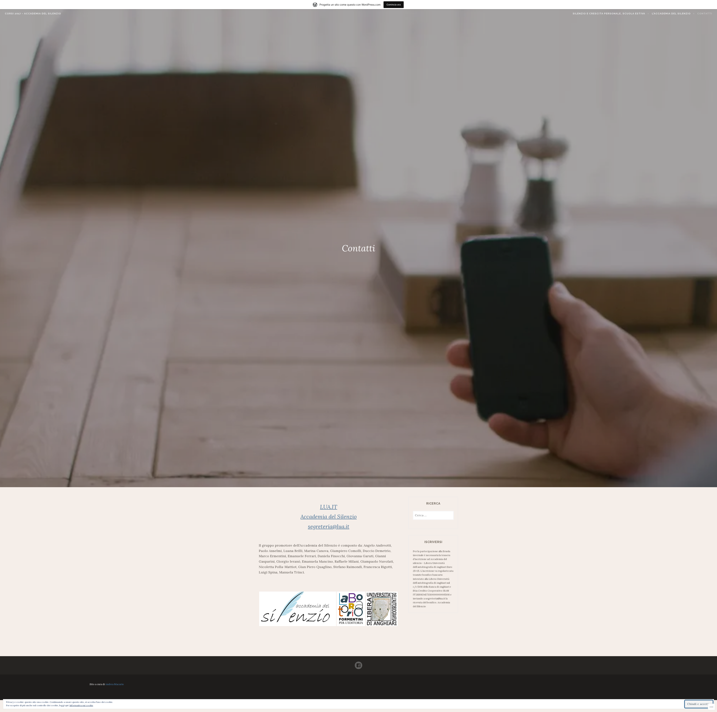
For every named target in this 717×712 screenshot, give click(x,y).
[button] (297, 608)
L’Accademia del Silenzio (671, 13)
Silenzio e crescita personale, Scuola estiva (609, 13)
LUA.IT (328, 506)
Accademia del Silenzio (328, 516)
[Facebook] (358, 664)
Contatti (704, 13)
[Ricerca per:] (433, 515)
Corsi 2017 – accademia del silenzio (33, 13)
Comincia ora (394, 4)
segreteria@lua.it (328, 526)
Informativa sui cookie (81, 705)
